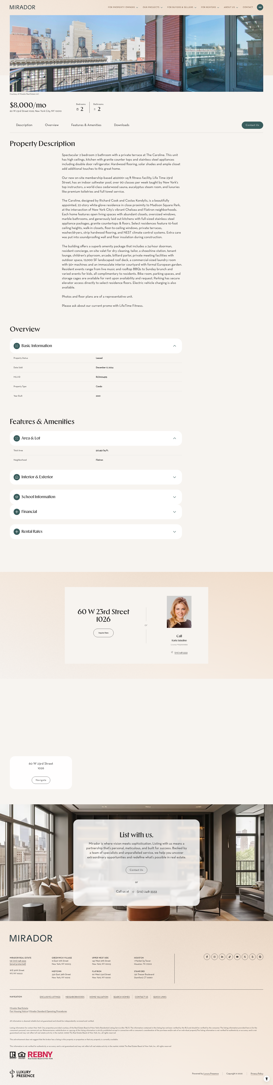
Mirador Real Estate (19, 1008)
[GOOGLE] (260, 957)
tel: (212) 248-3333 (18, 961)
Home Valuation (99, 997)
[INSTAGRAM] (214, 957)
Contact (248, 7)
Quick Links (159, 997)
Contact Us (141, 997)
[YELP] (252, 957)
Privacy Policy (257, 1074)
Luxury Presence (211, 1074)
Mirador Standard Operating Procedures (48, 1011)
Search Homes (121, 997)
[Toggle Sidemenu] (260, 7)
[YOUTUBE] (237, 957)
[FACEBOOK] (207, 957)
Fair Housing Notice (19, 1011)
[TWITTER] (245, 957)
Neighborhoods (75, 997)
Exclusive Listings (50, 997)
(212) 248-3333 (181, 653)
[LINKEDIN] (222, 957)
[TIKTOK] (230, 957)
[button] (252, 125)
